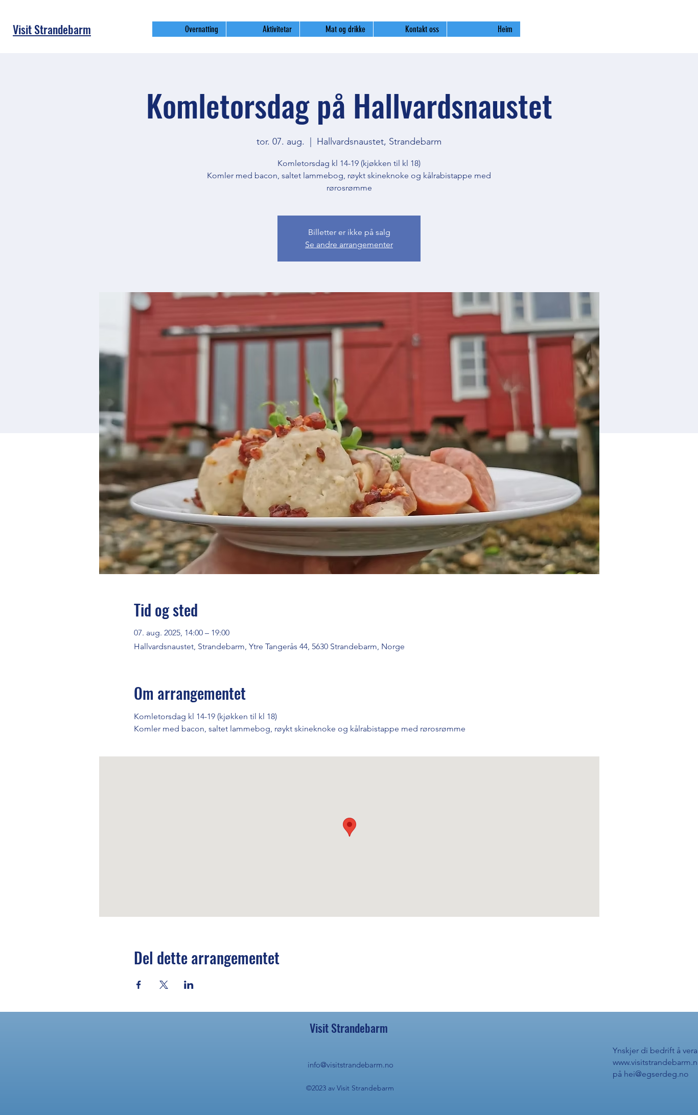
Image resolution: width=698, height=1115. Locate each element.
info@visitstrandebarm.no (350, 1065)
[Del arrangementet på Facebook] (139, 985)
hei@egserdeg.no (656, 1074)
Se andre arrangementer (349, 244)
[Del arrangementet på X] (164, 985)
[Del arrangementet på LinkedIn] (189, 985)
